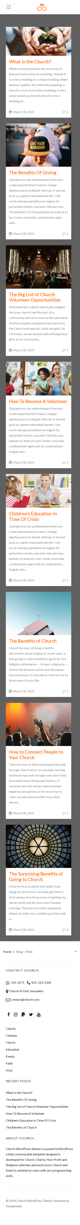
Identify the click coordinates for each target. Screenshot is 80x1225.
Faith (9, 1063)
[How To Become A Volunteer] (38, 378)
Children (11, 1035)
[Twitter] (31, 1014)
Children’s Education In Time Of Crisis (33, 516)
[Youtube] (38, 1014)
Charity (11, 1028)
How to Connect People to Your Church (36, 754)
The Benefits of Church (33, 641)
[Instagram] (15, 1014)
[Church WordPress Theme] (42, 7)
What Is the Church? (30, 61)
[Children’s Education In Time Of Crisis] (38, 490)
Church (10, 1042)
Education (12, 1049)
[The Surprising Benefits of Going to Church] (38, 846)
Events (10, 1056)
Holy (9, 1070)
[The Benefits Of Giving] (38, 144)
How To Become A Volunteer (38, 401)
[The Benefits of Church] (38, 613)
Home (7, 951)
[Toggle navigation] (8, 7)
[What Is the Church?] (38, 41)
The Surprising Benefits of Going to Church (36, 876)
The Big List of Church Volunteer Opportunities (35, 297)
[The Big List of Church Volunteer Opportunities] (38, 266)
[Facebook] (9, 1014)
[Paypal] (23, 1014)
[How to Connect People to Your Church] (38, 724)
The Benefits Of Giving (32, 172)
